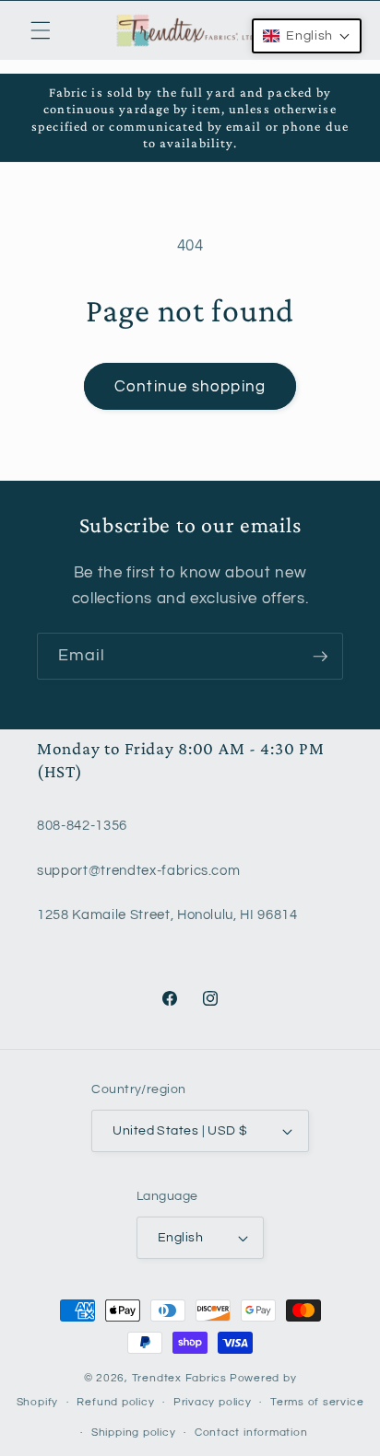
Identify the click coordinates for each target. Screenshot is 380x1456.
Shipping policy (133, 1433)
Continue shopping (190, 386)
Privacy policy (212, 1402)
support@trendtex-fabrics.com (138, 870)
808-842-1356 (82, 825)
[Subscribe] (320, 657)
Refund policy (115, 1402)
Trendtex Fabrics (179, 1378)
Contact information (251, 1433)
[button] (40, 30)
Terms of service (316, 1402)
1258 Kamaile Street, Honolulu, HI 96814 (167, 914)
